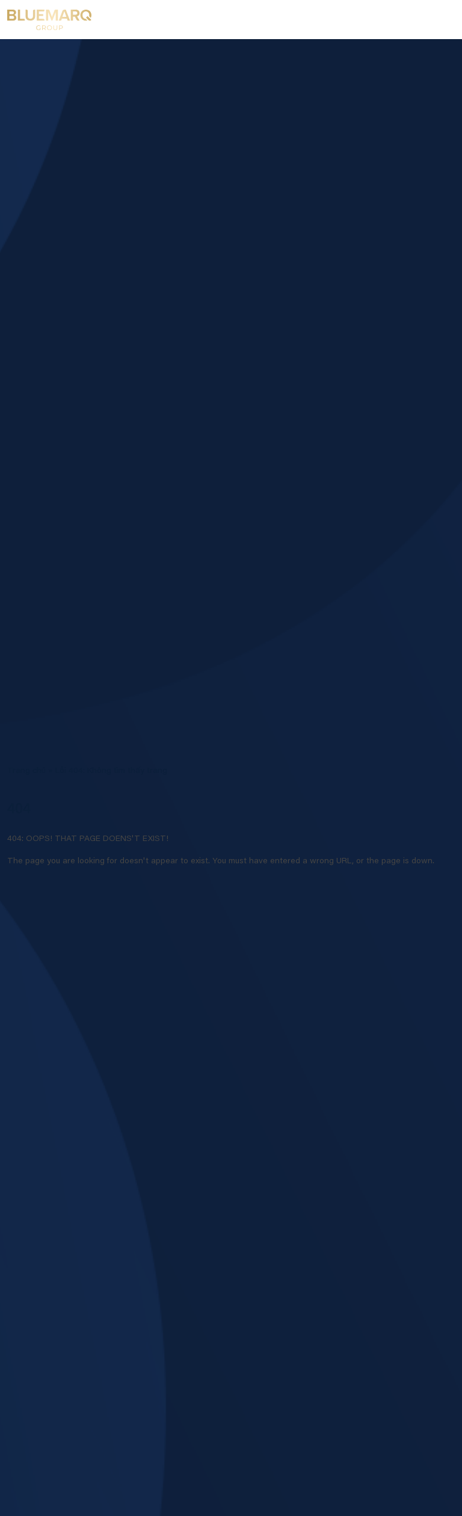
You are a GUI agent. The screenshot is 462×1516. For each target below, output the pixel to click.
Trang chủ (26, 771)
